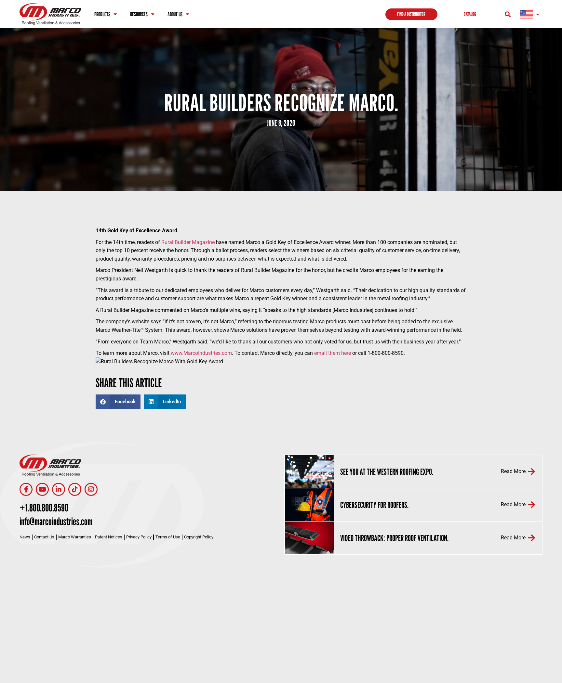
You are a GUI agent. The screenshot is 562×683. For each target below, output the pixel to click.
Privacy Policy (139, 537)
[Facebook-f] (26, 489)
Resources (139, 14)
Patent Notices (108, 537)
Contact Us (44, 537)
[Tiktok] (74, 489)
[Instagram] (91, 489)
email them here (332, 353)
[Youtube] (42, 489)
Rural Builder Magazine (188, 242)
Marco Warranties (74, 537)
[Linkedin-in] (58, 489)
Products (102, 14)
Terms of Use (167, 537)
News (25, 537)
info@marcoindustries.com (56, 521)
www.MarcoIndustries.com (201, 353)
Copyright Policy (198, 537)
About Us (174, 14)
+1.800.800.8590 (44, 507)
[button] (507, 14)
